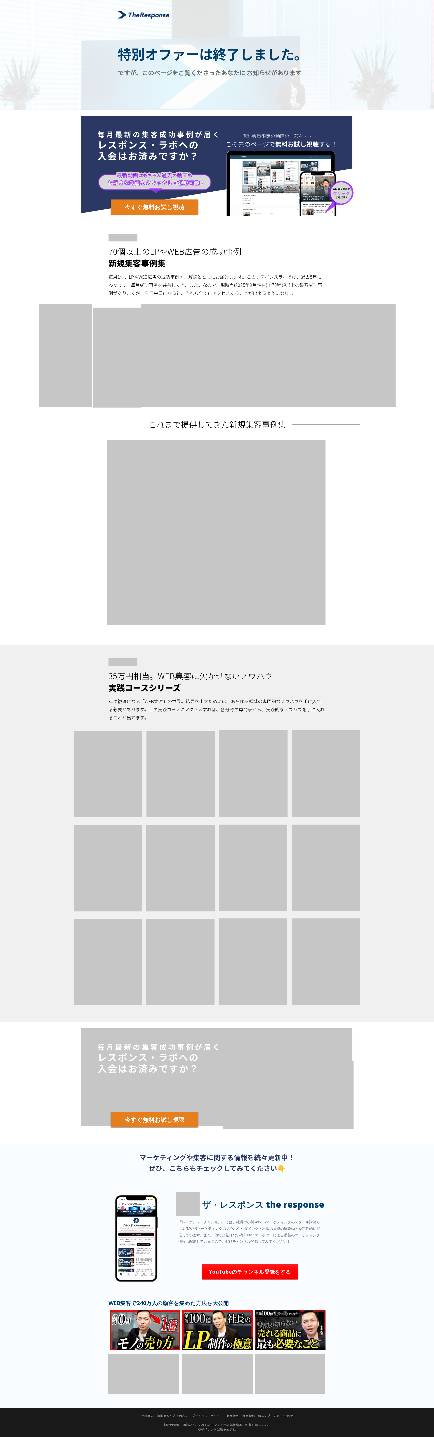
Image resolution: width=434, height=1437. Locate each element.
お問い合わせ (283, 1416)
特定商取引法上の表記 (173, 1416)
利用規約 (248, 1416)
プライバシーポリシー (207, 1416)
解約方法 (264, 1416)
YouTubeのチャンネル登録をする (250, 1271)
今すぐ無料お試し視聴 (154, 207)
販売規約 (232, 1416)
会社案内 (147, 1416)
